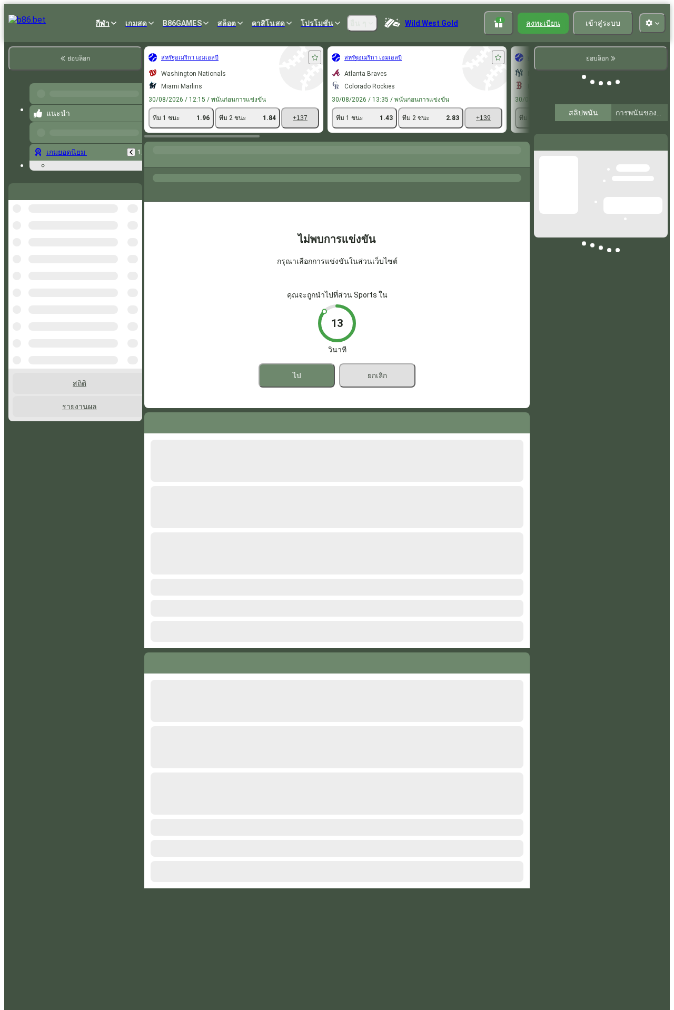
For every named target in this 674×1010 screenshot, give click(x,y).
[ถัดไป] (176, 661)
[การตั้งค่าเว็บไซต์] (652, 23)
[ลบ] (519, 661)
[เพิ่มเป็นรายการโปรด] (315, 57)
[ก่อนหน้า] (131, 152)
